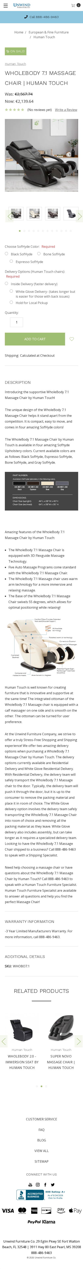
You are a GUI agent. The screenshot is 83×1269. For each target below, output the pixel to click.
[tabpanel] (17, 214)
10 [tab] (61, 231)
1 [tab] (20, 231)
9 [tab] (57, 231)
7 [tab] (47, 231)
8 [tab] (52, 231)
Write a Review (66, 110)
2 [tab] (24, 231)
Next (79, 1041)
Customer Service (41, 1119)
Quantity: (12, 312)
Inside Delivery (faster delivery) (34, 284)
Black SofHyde (21, 254)
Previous (9, 216)
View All (41, 1151)
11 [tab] (66, 231)
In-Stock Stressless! (44, 17)
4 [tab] (33, 231)
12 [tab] (71, 231)
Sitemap (42, 1161)
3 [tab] (29, 231)
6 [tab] (43, 231)
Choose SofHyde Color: (30, 246)
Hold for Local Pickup (32, 303)
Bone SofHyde (54, 254)
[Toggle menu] (5, 5)
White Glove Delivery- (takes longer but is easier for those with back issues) (45, 294)
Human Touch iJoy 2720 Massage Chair (63, 1062)
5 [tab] (38, 231)
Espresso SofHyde (29, 262)
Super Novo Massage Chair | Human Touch (24, 1062)
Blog (41, 1140)
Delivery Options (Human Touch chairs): (35, 274)
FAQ (41, 1130)
